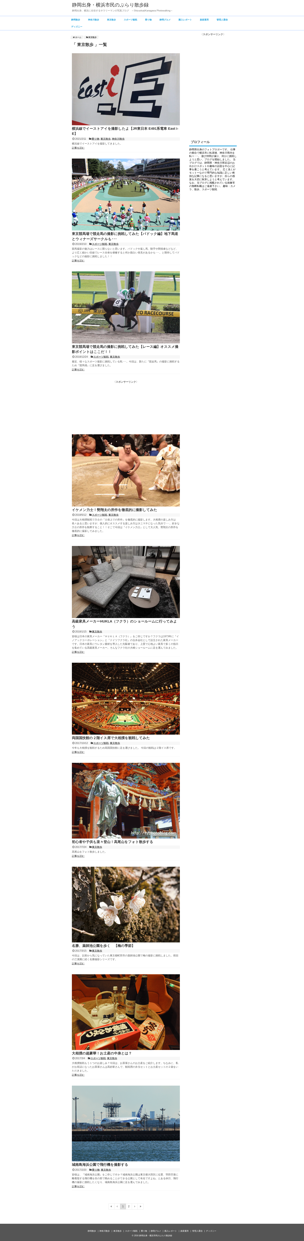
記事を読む (78, 148)
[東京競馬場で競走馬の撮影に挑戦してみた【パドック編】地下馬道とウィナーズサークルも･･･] (126, 229)
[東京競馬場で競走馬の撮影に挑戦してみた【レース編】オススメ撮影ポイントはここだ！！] (126, 342)
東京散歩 (111, 19)
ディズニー (76, 26)
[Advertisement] (98, 406)
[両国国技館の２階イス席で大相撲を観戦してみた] (126, 733)
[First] (111, 1206)
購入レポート (185, 19)
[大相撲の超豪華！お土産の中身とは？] (126, 1049)
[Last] (141, 1206)
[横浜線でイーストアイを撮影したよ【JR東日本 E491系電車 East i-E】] (126, 124)
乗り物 (148, 19)
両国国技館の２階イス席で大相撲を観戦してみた (111, 738)
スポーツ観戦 (130, 19)
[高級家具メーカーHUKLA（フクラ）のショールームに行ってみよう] (126, 617)
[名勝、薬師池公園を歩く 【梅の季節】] (126, 941)
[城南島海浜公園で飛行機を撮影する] (126, 1160)
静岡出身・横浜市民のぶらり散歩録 (110, 4)
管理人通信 (222, 19)
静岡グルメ (165, 19)
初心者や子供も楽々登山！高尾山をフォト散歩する (112, 842)
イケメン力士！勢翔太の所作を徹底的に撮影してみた (114, 510)
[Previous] (117, 1206)
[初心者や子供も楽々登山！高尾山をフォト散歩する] (126, 837)
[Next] (135, 1206)
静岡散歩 (75, 19)
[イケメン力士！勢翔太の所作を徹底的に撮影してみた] (126, 505)
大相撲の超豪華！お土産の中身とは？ (102, 1053)
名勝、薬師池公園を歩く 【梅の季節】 (103, 946)
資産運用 (204, 19)
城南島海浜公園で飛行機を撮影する (100, 1165)
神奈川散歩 (93, 19)
